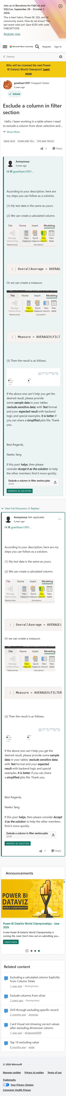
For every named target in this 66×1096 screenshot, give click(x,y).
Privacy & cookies (34, 1072)
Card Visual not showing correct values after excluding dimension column (34, 1026)
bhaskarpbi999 (33, 1032)
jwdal (31, 1047)
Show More (13, 132)
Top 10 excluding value (24, 1042)
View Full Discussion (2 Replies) (22, 508)
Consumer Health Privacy (17, 1089)
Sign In (57, 46)
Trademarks (9, 1079)
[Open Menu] (60, 56)
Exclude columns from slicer (27, 995)
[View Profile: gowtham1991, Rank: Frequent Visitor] (7, 84)
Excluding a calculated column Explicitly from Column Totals (35, 979)
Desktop (10, 56)
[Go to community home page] (21, 47)
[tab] (31, 951)
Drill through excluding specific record (34, 1010)
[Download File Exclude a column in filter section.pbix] (55, 482)
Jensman (33, 1014)
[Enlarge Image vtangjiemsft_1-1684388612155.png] (33, 377)
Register (46, 46)
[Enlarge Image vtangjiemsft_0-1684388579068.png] (32, 303)
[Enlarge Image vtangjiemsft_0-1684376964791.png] (32, 235)
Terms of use (54, 1072)
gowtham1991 (22, 83)
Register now (12, 34)
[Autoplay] (27, 951)
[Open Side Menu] (5, 46)
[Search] (37, 46)
